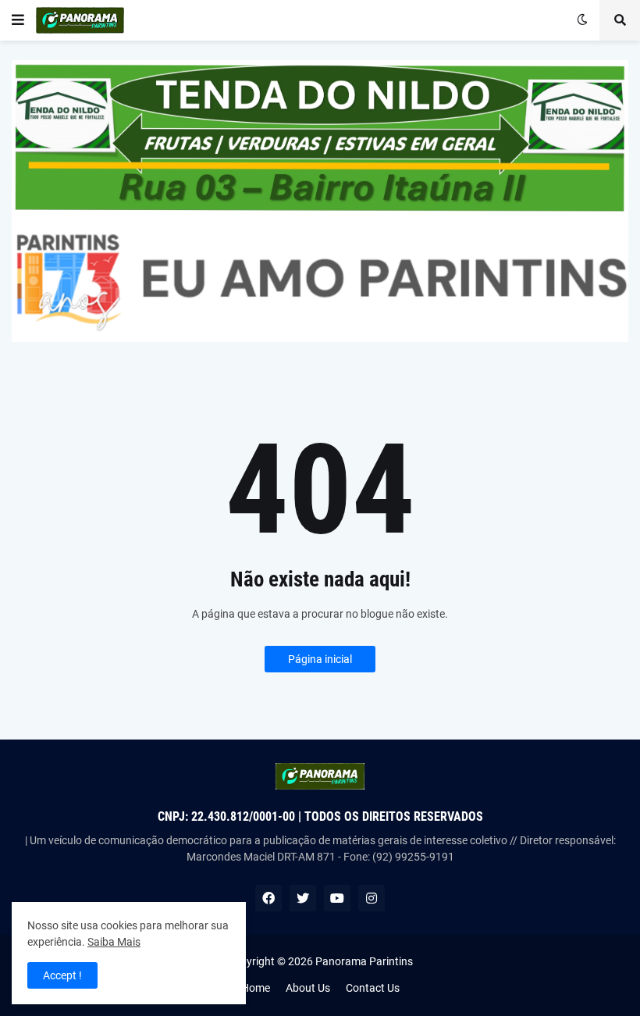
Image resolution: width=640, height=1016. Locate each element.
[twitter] (303, 898)
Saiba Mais (113, 942)
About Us (308, 988)
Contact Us (373, 988)
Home (255, 988)
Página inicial (320, 659)
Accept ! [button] (62, 975)
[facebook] (268, 898)
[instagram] (371, 898)
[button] (18, 20)
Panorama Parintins (364, 961)
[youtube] (337, 898)
